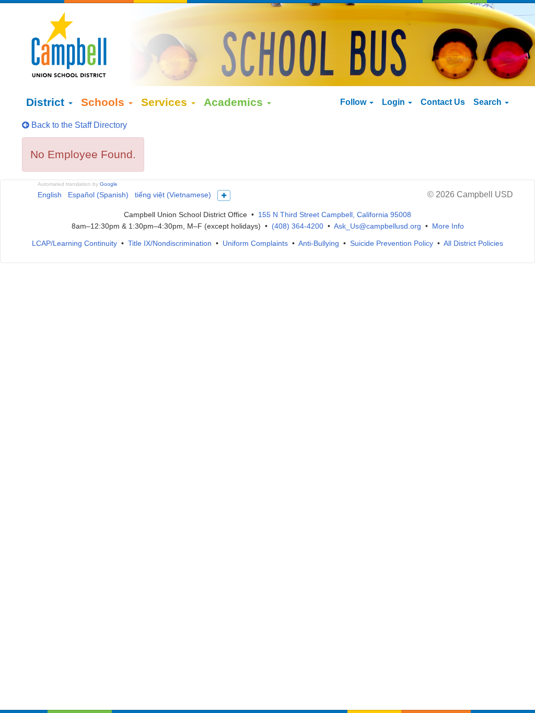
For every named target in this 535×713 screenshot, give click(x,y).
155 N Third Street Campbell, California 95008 (334, 214)
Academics (235, 102)
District (46, 102)
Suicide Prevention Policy (391, 243)
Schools (104, 102)
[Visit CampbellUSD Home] (69, 44)
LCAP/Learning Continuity (74, 243)
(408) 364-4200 (297, 226)
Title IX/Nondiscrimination (170, 243)
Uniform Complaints (255, 243)
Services (165, 102)
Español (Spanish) (98, 195)
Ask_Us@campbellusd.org (377, 226)
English (50, 195)
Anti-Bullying (318, 243)
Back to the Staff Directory (78, 125)
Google (109, 184)
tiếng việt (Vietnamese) (173, 195)
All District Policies (473, 243)
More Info (448, 226)
